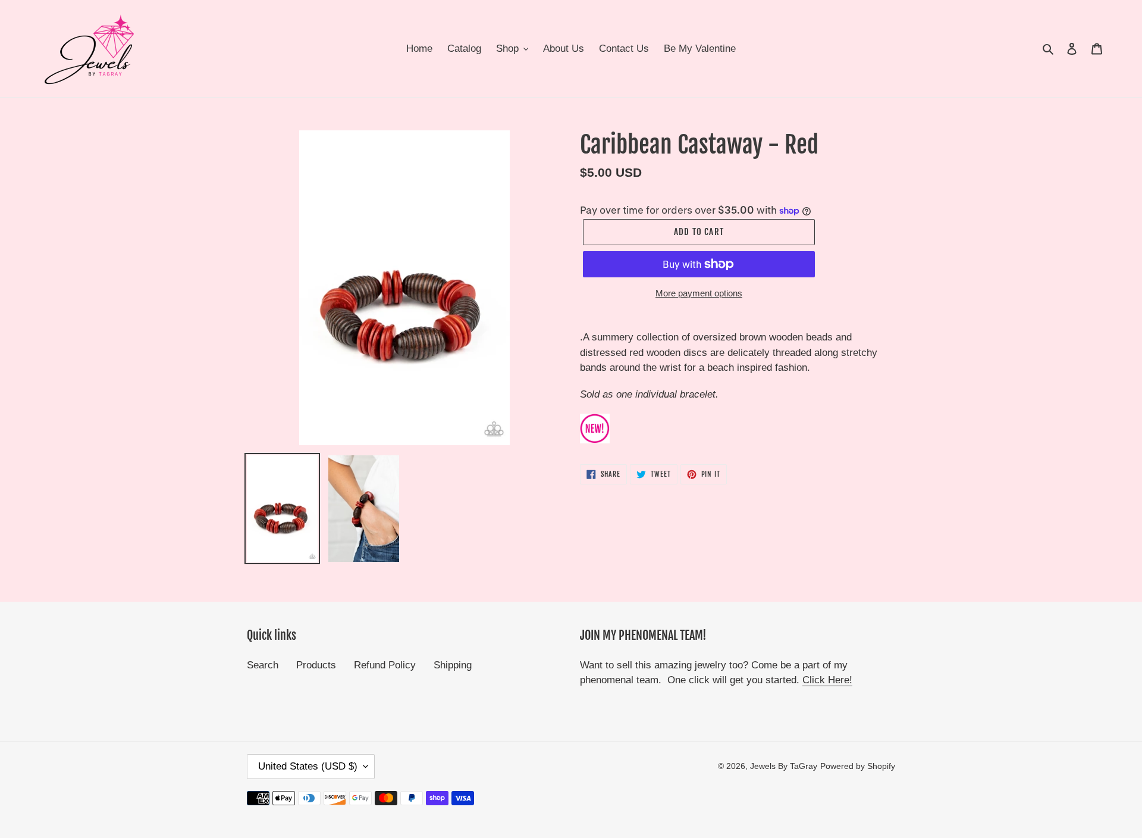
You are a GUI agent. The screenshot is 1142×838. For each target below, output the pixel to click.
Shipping (453, 665)
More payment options (698, 293)
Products (316, 665)
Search (262, 665)
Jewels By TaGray (783, 766)
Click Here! (827, 680)
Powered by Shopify (857, 766)
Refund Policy (385, 665)
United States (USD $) (307, 766)
